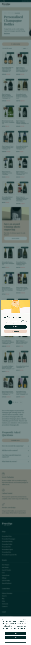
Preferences (15, 641)
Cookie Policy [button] (13, 626)
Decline (15, 637)
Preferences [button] (22, 628)
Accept (15, 633)
